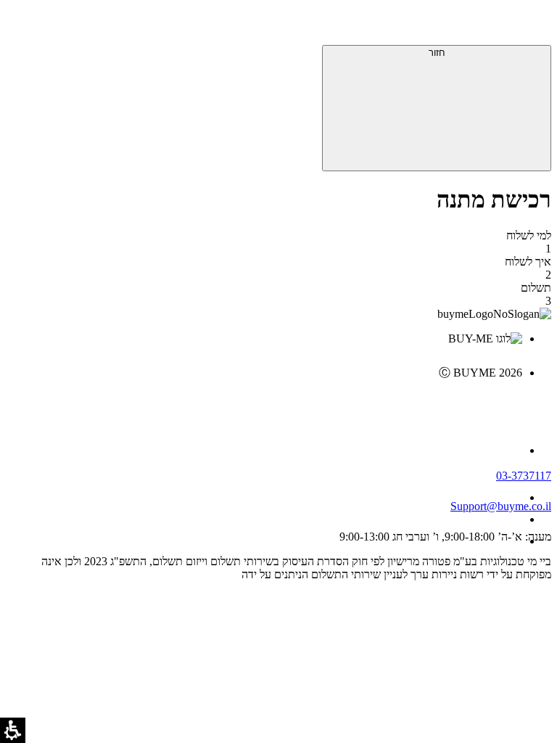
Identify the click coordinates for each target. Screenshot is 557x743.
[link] (264, 403)
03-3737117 (523, 475)
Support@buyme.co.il (500, 506)
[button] (531, 25)
